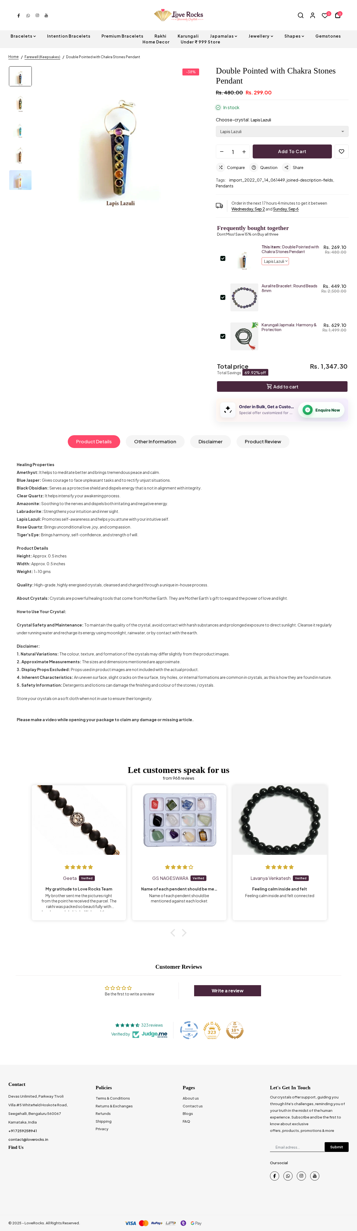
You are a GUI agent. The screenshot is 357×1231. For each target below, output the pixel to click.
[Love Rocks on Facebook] (19, 15)
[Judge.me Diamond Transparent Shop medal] (189, 1030)
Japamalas (222, 35)
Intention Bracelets (68, 35)
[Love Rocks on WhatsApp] (28, 15)
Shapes (292, 35)
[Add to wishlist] (342, 151)
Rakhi (161, 35)
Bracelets (21, 35)
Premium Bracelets (122, 35)
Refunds (103, 1113)
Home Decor (156, 41)
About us (191, 1098)
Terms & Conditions (113, 1098)
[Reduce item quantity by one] (221, 152)
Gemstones (328, 35)
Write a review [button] (227, 990)
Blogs (188, 1113)
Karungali (188, 35)
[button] (174, 933)
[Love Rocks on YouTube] (46, 15)
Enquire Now (327, 410)
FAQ (186, 1121)
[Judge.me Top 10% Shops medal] (235, 1030)
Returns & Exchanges (114, 1106)
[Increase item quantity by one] (244, 152)
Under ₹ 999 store (200, 41)
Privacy (102, 1129)
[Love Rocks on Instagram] (37, 15)
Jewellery (259, 35)
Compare (236, 167)
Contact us (193, 1106)
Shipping (104, 1121)
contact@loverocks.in (28, 1139)
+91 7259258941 (22, 1131)
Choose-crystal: (243, 120)
